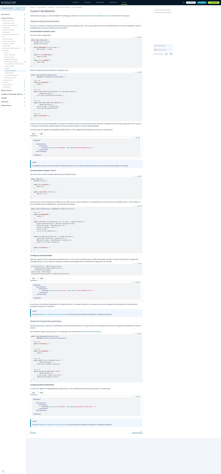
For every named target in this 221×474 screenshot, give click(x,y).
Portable (7, 68)
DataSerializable (9, 66)
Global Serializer (9, 73)
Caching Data (6, 27)
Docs (124, 2)
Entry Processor (6, 46)
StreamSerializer (91, 16)
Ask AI (203, 2)
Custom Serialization (10, 70)
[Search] (191, 2)
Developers (113, 2)
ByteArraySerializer (105, 16)
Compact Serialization (9, 55)
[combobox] (191, 2)
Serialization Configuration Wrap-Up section (52, 314)
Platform (76, 2)
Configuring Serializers (10, 77)
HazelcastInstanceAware (11, 75)
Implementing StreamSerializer (91, 332)
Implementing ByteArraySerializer (163, 12)
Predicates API (6, 32)
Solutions (87, 2)
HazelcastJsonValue (9, 57)
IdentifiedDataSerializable (10, 59)
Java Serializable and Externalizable (14, 63)
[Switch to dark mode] (183, 2)
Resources (100, 2)
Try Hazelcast (214, 2)
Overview (6, 52)
